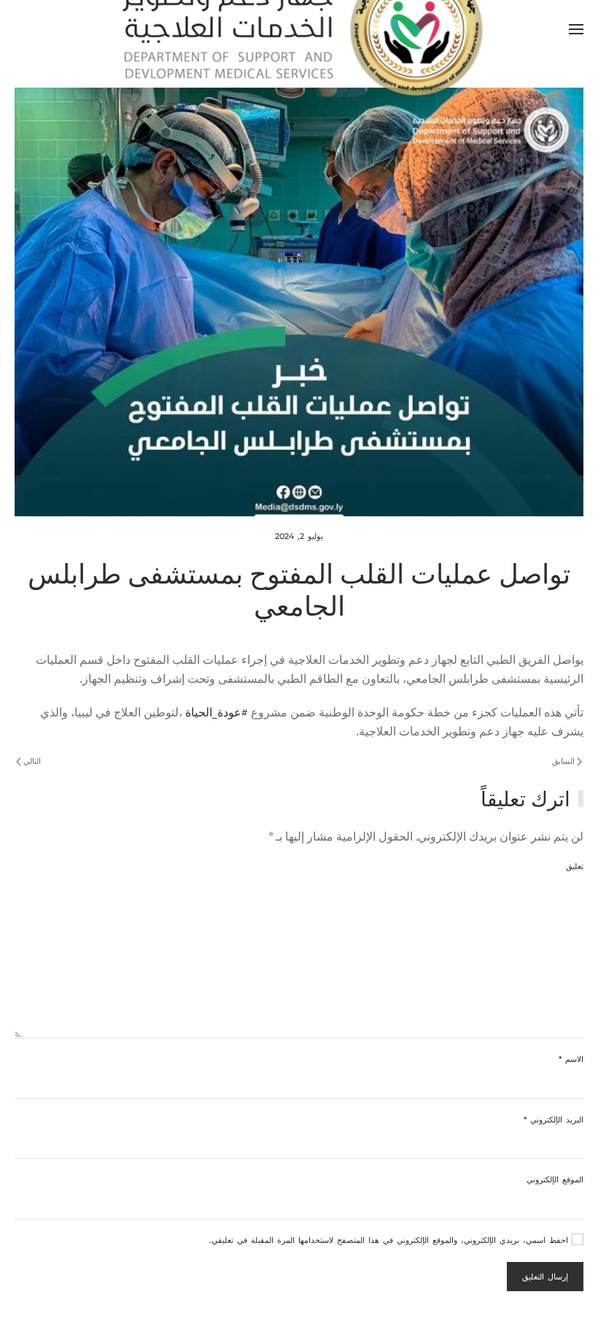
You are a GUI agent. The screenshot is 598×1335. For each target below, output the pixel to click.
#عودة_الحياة (216, 712)
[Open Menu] (576, 29)
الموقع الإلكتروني (555, 1179)
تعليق (574, 866)
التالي (31, 761)
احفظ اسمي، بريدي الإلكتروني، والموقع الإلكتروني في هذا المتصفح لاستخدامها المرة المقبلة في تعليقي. (390, 1240)
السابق (564, 761)
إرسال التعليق (545, 1276)
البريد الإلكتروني (553, 1119)
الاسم (571, 1059)
